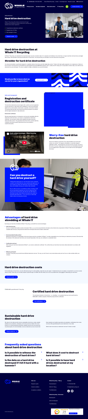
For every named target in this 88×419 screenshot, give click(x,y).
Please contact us (11, 331)
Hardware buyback (40, 6)
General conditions (35, 386)
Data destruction (51, 6)
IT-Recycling (60, 6)
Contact (57, 1)
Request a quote (71, 1)
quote (62, 272)
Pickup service (30, 6)
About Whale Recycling (49, 1)
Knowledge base (63, 1)
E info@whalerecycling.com (73, 386)
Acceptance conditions (36, 390)
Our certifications (39, 301)
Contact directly (76, 6)
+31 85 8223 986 (35, 1)
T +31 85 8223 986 (71, 383)
